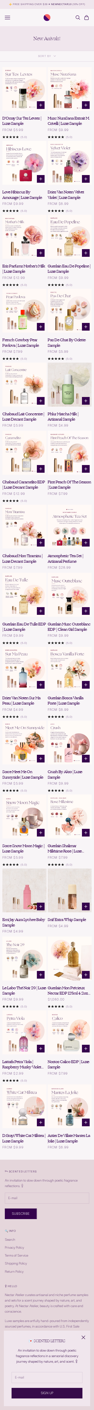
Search (10, 1239)
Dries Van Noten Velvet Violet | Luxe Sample (66, 194)
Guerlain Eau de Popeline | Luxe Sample (69, 269)
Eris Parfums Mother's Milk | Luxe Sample (23, 269)
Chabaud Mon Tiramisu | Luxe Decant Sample (22, 558)
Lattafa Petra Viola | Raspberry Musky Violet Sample (21, 1064)
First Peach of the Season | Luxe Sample (69, 484)
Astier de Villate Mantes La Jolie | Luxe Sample (69, 1138)
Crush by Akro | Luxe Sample (65, 774)
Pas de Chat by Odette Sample (67, 342)
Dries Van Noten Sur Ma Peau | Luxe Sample (21, 700)
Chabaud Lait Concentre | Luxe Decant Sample (23, 416)
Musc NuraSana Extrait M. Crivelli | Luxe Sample (69, 121)
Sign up (47, 1393)
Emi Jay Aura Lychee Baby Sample (23, 922)
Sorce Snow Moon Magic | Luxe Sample (23, 848)
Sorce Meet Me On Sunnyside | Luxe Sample (22, 774)
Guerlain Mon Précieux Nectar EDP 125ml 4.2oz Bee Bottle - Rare (68, 990)
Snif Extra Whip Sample (67, 919)
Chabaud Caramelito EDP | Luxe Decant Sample (23, 484)
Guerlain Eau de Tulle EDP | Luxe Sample (24, 627)
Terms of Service (16, 1255)
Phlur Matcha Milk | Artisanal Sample (63, 416)
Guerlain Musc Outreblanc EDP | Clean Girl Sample (69, 627)
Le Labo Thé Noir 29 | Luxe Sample (24, 990)
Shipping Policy (16, 1263)
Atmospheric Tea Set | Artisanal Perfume (65, 558)
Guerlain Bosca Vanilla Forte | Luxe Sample (65, 700)
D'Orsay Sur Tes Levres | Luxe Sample (21, 121)
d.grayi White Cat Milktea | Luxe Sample (24, 1138)
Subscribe (21, 1213)
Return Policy (14, 1271)
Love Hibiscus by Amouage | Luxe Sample (22, 194)
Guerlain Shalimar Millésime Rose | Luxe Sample (65, 848)
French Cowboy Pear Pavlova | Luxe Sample (20, 342)
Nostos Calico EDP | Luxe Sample (68, 1064)
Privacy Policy (14, 1247)
